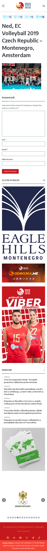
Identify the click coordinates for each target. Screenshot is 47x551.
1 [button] (8, 517)
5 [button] (17, 517)
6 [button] (20, 517)
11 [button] (32, 517)
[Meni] (3, 7)
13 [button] (36, 517)
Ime (4, 140)
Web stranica (7, 159)
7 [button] (22, 517)
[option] (23, 498)
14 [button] (39, 517)
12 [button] (34, 517)
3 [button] (13, 517)
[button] (4, 500)
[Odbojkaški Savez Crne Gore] (23, 6)
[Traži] (43, 7)
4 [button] (15, 517)
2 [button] (10, 517)
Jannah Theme (8, 543)
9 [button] (27, 517)
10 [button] (29, 517)
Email (5, 149)
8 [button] (24, 517)
